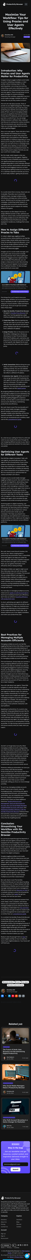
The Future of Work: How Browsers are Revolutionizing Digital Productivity (14, 1077)
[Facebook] (20, 1256)
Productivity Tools (7, 1108)
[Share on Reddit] (16, 1021)
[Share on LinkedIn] (9, 1021)
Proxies (18, 1007)
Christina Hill (9, 35)
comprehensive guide (14, 419)
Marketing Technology (9, 1142)
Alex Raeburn (10, 1082)
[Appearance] (14, 1256)
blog (24, 962)
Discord (18, 1235)
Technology (6, 1072)
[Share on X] (5, 1021)
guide (16, 919)
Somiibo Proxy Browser (18, 313)
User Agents (25, 1007)
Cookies (16, 1258)
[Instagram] (23, 1256)
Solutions (4, 1231)
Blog (17, 1233)
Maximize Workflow (8, 1007)
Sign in (3, 1247)
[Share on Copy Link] (23, 1021)
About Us (4, 1233)
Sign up (3, 1245)
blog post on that (22, 915)
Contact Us (4, 1238)
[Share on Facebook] (2, 1021)
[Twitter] (18, 1256)
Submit (15, 1195)
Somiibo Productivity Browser (16, 1010)
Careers (18, 1238)
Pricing (3, 1235)
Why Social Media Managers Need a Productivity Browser (14, 1112)
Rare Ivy (9, 1151)
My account (4, 1249)
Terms (3, 1258)
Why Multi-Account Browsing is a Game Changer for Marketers (15, 1146)
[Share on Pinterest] (12, 1021)
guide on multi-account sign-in (19, 593)
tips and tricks (24, 933)
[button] (27, 1256)
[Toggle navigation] (26, 4)
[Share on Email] (19, 1021)
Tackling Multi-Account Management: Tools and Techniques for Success (13, 828)
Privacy (9, 1258)
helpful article (21, 388)
